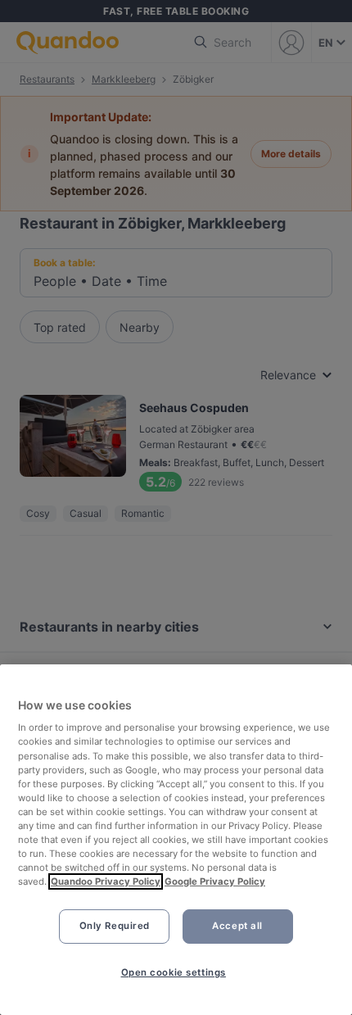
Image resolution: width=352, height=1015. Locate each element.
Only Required (114, 925)
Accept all (237, 925)
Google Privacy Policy (215, 881)
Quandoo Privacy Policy (105, 881)
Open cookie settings (173, 972)
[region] (176, 839)
